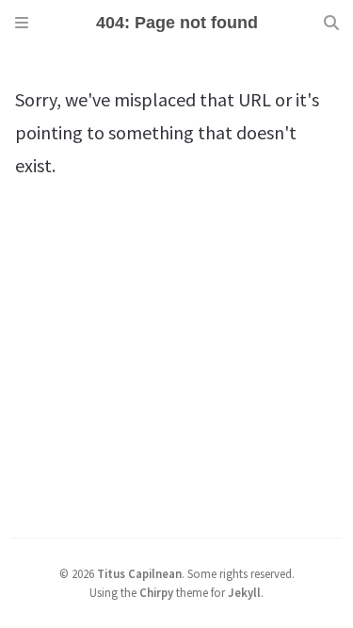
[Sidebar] (21, 22)
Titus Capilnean (139, 573)
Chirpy (156, 592)
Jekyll (244, 592)
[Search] (331, 22)
